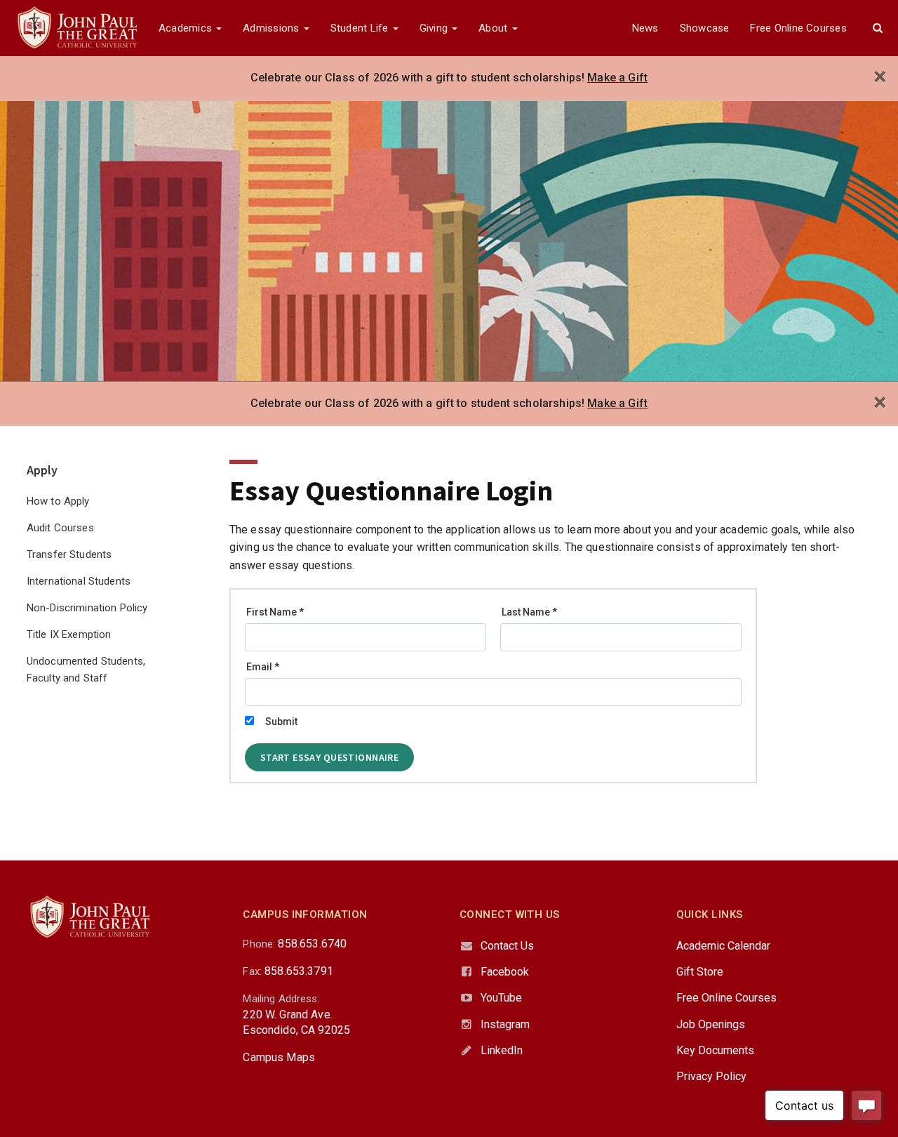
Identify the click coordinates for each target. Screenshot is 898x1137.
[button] (877, 28)
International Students (78, 581)
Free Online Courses (798, 28)
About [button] (494, 28)
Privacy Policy (711, 1076)
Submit (281, 721)
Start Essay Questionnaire (329, 757)
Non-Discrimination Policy (87, 607)
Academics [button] (187, 28)
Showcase (705, 28)
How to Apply (58, 501)
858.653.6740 (312, 943)
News (645, 28)
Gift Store (699, 971)
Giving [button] (435, 28)
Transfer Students (69, 554)
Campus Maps (279, 1057)
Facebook (505, 971)
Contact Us (507, 945)
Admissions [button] (272, 28)
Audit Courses (60, 527)
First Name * (275, 612)
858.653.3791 (298, 971)
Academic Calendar (723, 945)
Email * (262, 666)
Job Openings (710, 1024)
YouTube (501, 997)
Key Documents (715, 1050)
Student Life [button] (360, 28)
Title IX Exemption (69, 634)
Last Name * (529, 612)
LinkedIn (502, 1050)
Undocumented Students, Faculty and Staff (86, 669)
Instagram (505, 1024)
